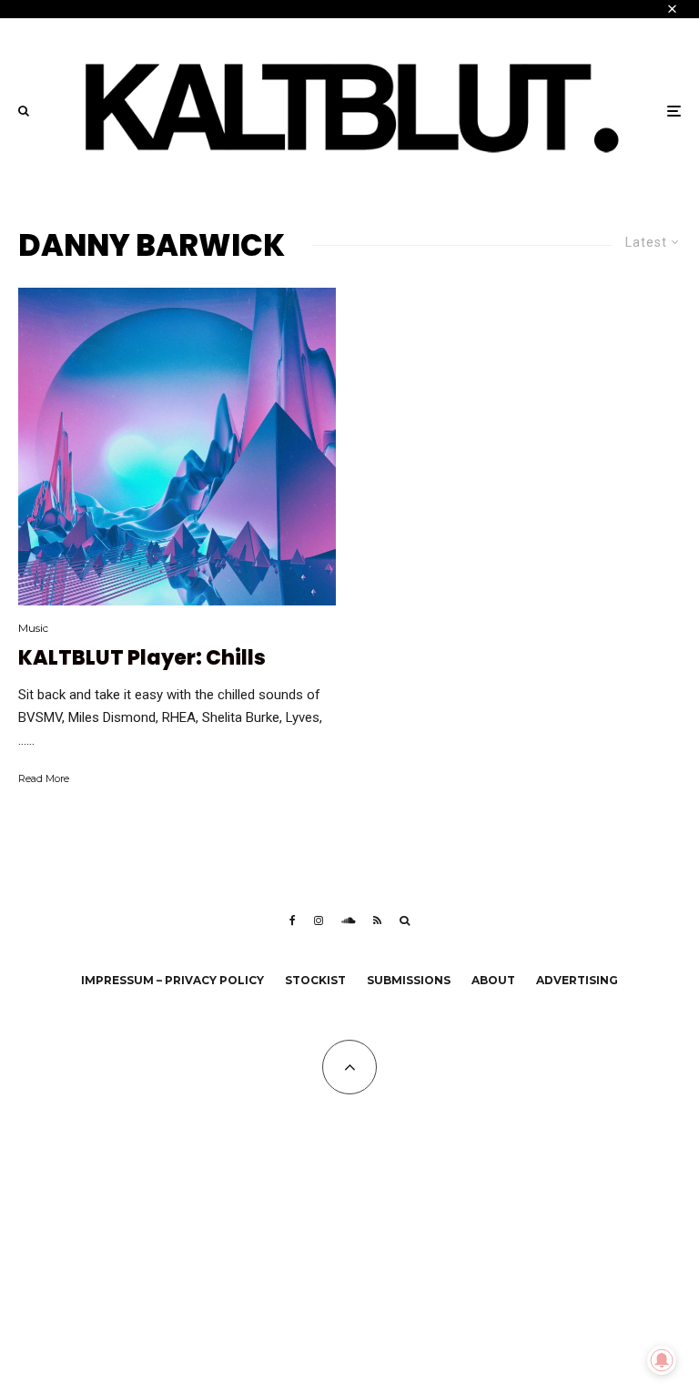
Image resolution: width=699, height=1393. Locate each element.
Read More (43, 778)
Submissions (409, 980)
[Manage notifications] (661, 1360)
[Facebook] (292, 920)
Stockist (315, 980)
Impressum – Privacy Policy (172, 980)
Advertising (577, 980)
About (493, 980)
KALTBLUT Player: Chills (142, 658)
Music (33, 628)
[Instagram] (318, 920)
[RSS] (377, 920)
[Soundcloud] (348, 920)
